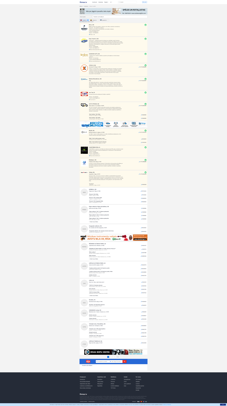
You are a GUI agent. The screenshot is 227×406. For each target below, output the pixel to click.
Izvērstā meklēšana (115, 385)
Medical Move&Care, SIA (95, 78)
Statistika (138, 381)
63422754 (144, 275)
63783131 (144, 139)
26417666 (144, 252)
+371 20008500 (143, 66)
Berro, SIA (91, 24)
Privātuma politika (91, 401)
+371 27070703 (143, 132)
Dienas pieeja (100, 381)
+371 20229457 (143, 80)
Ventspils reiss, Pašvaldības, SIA (97, 324)
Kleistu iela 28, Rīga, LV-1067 (95, 208)
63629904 (144, 325)
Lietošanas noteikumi (83, 401)
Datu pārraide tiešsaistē (85, 381)
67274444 (144, 191)
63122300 (144, 319)
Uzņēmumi (94, 2)
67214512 (144, 194)
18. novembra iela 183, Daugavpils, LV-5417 (98, 227)
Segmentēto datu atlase (85, 383)
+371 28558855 (143, 161)
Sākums (81, 6)
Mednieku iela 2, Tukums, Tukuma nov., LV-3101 (99, 311)
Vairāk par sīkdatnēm (167, 404)
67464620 (144, 301)
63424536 (144, 342)
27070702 (144, 142)
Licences (138, 383)
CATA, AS (91, 280)
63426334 (144, 268)
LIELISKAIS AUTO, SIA (94, 53)
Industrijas (100, 2)
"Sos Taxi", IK (92, 99)
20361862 (144, 208)
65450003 (144, 201)
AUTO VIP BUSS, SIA (94, 104)
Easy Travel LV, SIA (94, 38)
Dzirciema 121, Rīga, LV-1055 (95, 66)
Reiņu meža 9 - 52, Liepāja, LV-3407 (96, 105)
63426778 (144, 264)
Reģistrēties (99, 385)
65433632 (144, 227)
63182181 (144, 311)
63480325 (144, 198)
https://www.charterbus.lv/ (95, 155)
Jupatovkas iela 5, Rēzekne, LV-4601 (96, 245)
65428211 (144, 305)
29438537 (144, 315)
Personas (113, 381)
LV (110, 2)
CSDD (125, 381)
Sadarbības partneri (140, 385)
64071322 (144, 292)
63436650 (144, 272)
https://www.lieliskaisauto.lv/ (95, 61)
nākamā (117, 356)
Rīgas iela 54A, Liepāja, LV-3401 (95, 342)
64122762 (144, 289)
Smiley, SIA (92, 172)
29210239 (144, 184)
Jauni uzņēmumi (127, 383)
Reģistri (106, 2)
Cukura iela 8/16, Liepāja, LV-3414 (96, 264)
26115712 (144, 249)
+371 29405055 (143, 105)
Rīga (90, 80)
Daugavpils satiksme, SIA (95, 226)
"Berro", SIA (92, 34)
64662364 (144, 256)
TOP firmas (113, 388)
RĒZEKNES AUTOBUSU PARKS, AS (97, 243)
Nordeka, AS (92, 299)
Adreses (112, 383)
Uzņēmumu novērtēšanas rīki (86, 385)
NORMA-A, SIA (92, 189)
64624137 (144, 245)
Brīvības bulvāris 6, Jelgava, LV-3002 (97, 132)
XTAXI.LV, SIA (92, 65)
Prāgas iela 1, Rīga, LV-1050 (94, 191)
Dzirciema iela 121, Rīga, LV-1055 (95, 301)
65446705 (144, 231)
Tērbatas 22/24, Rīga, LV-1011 (95, 161)
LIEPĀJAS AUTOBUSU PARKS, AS (97, 263)
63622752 (144, 329)
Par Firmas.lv (138, 379)
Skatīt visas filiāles (94, 221)
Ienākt (145, 2)
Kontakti (137, 390)
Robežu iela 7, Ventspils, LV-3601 (96, 325)
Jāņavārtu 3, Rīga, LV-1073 (94, 174)
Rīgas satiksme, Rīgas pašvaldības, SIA (99, 206)
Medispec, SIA (92, 160)
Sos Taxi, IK (92, 92)
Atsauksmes (138, 388)
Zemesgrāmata (127, 379)
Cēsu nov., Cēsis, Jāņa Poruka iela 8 (96, 282)
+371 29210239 (143, 174)
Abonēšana (99, 379)
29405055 (144, 114)
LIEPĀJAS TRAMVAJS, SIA (95, 341)
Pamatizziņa (82, 379)
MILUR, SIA (91, 130)
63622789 (144, 332)
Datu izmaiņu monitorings (85, 388)
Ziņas (125, 385)
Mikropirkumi (100, 383)
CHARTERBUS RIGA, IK (94, 147)
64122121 (144, 282)
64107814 (144, 285)
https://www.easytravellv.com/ (96, 49)
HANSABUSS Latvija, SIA (95, 310)
